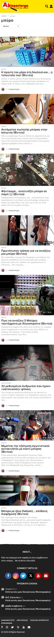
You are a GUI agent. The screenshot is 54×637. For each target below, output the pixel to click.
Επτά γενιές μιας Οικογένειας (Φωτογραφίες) (28, 592)
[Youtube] (38, 576)
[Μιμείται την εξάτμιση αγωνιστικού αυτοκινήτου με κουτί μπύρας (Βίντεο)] (27, 425)
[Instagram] (16, 576)
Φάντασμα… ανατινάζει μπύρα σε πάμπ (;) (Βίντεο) (24, 193)
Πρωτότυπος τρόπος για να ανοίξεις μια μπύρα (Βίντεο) (25, 252)
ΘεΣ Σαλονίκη (12, 597)
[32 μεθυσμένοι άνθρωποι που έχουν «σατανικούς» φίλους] (27, 363)
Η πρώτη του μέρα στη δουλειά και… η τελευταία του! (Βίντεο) (26, 74)
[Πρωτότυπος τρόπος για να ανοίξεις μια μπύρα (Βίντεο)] (27, 230)
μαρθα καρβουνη (13, 606)
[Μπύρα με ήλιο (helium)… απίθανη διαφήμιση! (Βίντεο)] (27, 490)
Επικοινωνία (6, 623)
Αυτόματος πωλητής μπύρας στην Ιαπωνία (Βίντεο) (24, 131)
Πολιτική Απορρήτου (39, 620)
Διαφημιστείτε (8, 620)
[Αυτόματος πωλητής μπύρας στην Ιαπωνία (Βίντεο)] (27, 109)
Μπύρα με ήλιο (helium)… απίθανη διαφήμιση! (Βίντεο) (24, 512)
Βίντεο (3, 69)
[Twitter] (23, 576)
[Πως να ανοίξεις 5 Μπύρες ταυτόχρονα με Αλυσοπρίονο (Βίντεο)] (27, 295)
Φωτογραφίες (6, 383)
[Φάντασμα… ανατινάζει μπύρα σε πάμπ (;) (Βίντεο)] (27, 170)
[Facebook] (8, 576)
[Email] (46, 576)
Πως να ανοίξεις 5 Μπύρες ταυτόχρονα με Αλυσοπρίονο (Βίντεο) (26, 322)
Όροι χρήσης (22, 620)
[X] (31, 576)
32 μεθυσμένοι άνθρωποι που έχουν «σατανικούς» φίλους (26, 387)
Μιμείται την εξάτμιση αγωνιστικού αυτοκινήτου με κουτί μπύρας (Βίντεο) (25, 448)
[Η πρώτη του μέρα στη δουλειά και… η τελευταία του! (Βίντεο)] (27, 52)
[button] (46, 6)
